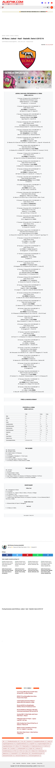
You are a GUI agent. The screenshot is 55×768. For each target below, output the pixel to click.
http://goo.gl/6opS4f (49, 44)
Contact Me (23, 763)
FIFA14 (16, 750)
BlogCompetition (27, 746)
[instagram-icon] (45, 2)
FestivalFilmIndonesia (7, 750)
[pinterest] (27, 555)
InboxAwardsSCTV (15, 753)
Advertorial (29, 741)
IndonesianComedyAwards (21, 755)
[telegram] (48, 555)
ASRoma (18, 746)
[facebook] (7, 555)
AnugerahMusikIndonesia (8, 746)
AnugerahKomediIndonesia (22, 743)
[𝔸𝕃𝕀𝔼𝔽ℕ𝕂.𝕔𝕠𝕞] (13, 3)
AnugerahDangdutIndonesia (9, 743)
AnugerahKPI (33, 743)
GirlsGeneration (42, 750)
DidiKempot (39, 748)
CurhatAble (6, 748)
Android (50, 741)
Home (14, 763)
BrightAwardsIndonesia (37, 746)
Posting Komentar (29, 41)
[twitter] (17, 555)
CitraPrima (47, 746)
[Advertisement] (27, 23)
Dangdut (31, 748)
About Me (18, 763)
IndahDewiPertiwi (25, 753)
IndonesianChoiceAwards (8, 755)
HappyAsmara (6, 753)
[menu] (3, 7)
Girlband (34, 750)
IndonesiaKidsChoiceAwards (38, 753)
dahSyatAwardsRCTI (22, 748)
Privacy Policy (39, 763)
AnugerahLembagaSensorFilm (44, 743)
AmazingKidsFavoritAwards (40, 741)
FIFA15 (22, 750)
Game (27, 750)
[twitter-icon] (48, 2)
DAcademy (13, 748)
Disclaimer (34, 763)
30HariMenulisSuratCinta (13, 741)
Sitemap (28, 763)
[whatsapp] (38, 555)
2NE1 (4, 741)
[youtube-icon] (51, 2)
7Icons (23, 741)
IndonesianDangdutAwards (35, 755)
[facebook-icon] (42, 2)
